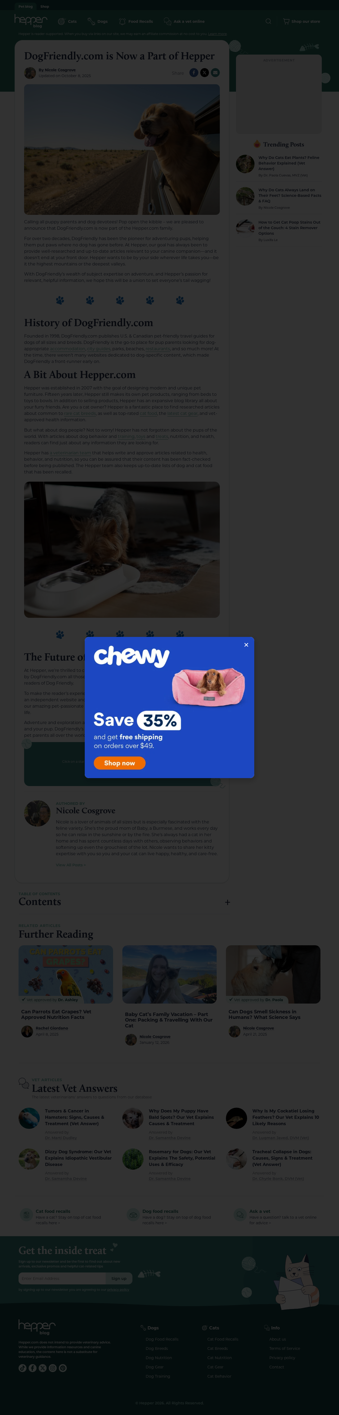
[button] (246, 644)
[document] (169, 707)
